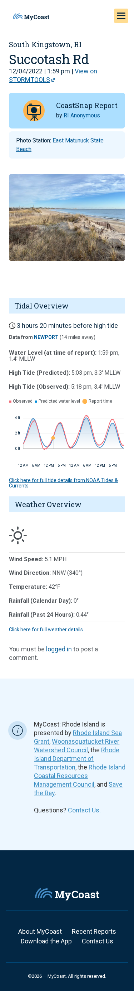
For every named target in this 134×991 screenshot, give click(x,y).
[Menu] (121, 16)
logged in (59, 649)
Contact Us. (84, 810)
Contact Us (97, 941)
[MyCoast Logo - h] (31, 16)
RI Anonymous (82, 115)
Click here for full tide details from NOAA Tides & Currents (63, 483)
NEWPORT (46, 337)
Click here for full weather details (46, 629)
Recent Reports (94, 931)
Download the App (46, 941)
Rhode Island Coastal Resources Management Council (79, 775)
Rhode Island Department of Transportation (76, 758)
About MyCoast (40, 931)
